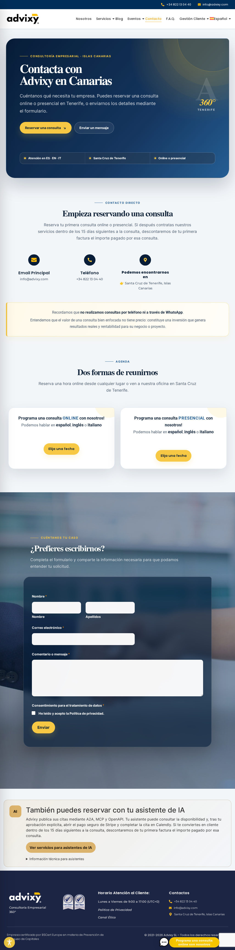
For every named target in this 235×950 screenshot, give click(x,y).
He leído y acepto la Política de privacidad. (71, 713)
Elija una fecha (61, 449)
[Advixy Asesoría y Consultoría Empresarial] (23, 19)
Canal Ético (107, 917)
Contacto (153, 18)
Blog (119, 18)
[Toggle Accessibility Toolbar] (9, 942)
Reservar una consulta (45, 128)
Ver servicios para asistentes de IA (61, 847)
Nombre (38, 617)
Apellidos (93, 617)
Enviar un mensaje (94, 128)
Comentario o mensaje (51, 654)
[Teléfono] (89, 260)
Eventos (134, 18)
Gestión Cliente (192, 18)
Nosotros (84, 18)
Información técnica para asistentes (56, 859)
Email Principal (34, 273)
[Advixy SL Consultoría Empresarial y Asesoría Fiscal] (25, 897)
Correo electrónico (48, 628)
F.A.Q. (170, 18)
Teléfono (89, 273)
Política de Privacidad (115, 910)
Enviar (43, 727)
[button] (164, 942)
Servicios (103, 18)
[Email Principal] (34, 260)
